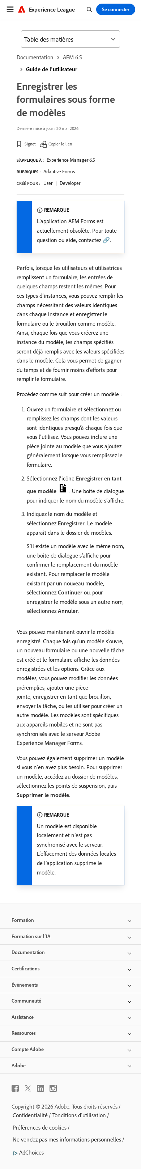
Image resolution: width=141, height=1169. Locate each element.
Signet (30, 144)
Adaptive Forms (59, 171)
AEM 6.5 (72, 57)
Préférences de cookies (40, 1127)
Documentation (35, 57)
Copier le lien (60, 144)
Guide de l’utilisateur (51, 69)
